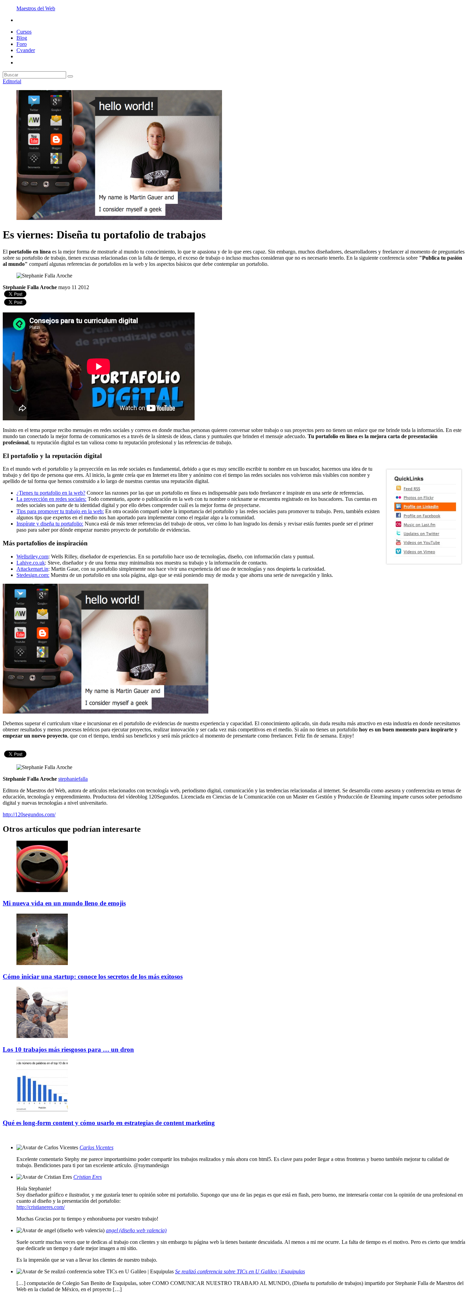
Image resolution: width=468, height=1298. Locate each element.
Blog (21, 38)
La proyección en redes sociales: (51, 499)
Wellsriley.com (32, 556)
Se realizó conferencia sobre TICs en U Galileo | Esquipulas (240, 1271)
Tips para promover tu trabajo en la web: (60, 511)
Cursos (24, 32)
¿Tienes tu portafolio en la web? (50, 493)
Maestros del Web (35, 8)
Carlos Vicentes (96, 1147)
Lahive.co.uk (30, 563)
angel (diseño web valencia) (136, 1230)
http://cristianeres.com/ (40, 1207)
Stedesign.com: (32, 575)
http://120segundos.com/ (29, 814)
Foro (21, 44)
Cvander (25, 50)
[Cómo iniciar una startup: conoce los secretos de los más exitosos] (42, 963)
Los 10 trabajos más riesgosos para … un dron (68, 1049)
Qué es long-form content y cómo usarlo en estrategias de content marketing (109, 1122)
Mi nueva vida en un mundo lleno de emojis (64, 903)
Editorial (12, 81)
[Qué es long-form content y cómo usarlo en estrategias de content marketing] (42, 1109)
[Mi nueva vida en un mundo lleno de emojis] (42, 890)
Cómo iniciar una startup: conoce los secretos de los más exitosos (93, 976)
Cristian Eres (87, 1177)
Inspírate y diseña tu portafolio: (49, 524)
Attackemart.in (32, 569)
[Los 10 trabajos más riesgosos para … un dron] (42, 1036)
